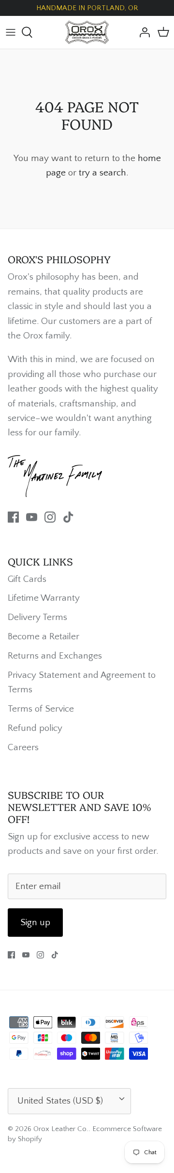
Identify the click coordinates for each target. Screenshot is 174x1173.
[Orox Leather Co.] (87, 32)
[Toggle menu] (10, 32)
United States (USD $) (60, 1101)
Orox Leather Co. (60, 1129)
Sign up (35, 922)
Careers (23, 747)
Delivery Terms (37, 617)
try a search (102, 173)
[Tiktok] (68, 517)
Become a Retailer (43, 637)
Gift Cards (27, 579)
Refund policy (35, 728)
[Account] (142, 32)
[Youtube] (31, 517)
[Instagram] (50, 517)
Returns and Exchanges (55, 656)
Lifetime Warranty (44, 598)
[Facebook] (13, 517)
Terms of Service (41, 709)
